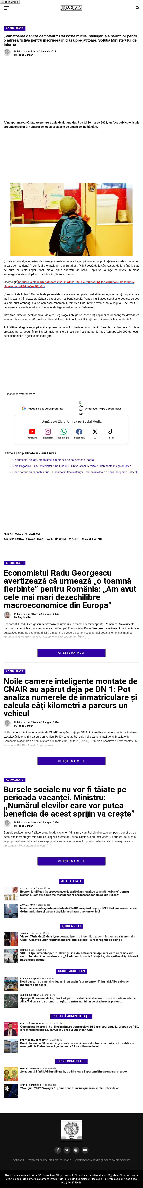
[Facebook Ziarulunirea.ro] (57, 1150)
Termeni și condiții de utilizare (49, 1160)
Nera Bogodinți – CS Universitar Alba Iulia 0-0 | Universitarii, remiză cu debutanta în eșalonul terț (71, 466)
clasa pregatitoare (40, 539)
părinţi (75, 539)
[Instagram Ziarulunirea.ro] (76, 1150)
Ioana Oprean (25, 54)
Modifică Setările (9, 2)
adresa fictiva (14, 539)
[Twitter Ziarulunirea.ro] (66, 1150)
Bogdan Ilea (25, 617)
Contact (18, 1160)
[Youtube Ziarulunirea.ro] (85, 1150)
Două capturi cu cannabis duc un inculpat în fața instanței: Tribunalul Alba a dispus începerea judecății (75, 472)
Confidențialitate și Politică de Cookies (102, 1160)
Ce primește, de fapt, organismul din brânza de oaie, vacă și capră (53, 459)
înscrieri (61, 539)
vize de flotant (92, 539)
